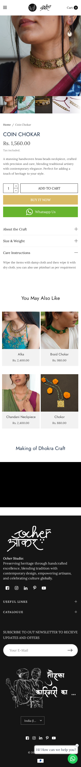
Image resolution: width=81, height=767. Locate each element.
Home (7, 124)
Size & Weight (14, 241)
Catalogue (13, 612)
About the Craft (15, 229)
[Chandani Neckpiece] (21, 393)
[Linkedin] (25, 588)
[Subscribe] (73, 650)
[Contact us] (73, 759)
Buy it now (41, 200)
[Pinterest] (35, 588)
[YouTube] (44, 588)
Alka (21, 354)
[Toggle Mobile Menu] (7, 7)
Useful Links (15, 602)
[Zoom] (40, 55)
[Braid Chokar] (59, 330)
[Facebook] (7, 588)
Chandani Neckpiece (21, 416)
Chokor (59, 416)
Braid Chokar (59, 354)
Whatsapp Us (45, 212)
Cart (70, 8)
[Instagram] (16, 588)
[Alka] (21, 330)
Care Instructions (16, 252)
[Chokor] (59, 393)
